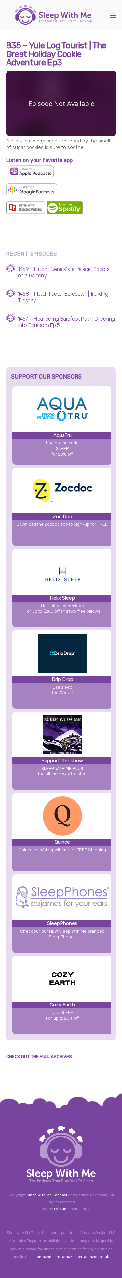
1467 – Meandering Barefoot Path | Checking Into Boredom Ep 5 (66, 321)
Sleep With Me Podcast (47, 1195)
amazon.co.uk (96, 1257)
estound (61, 1208)
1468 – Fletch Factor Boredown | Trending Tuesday (63, 297)
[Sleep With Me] (53, 21)
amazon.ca (72, 1257)
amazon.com (48, 1257)
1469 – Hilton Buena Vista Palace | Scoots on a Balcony (63, 272)
